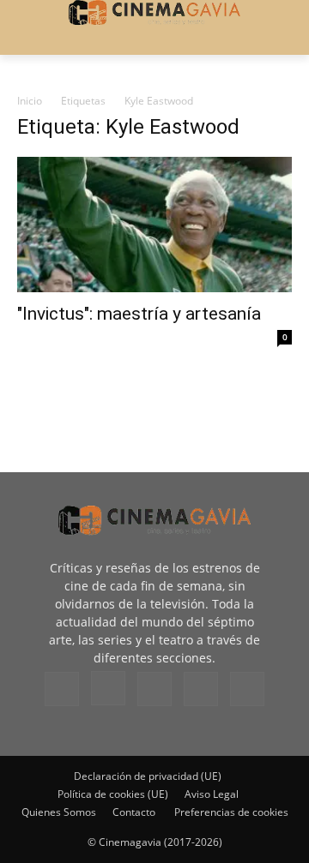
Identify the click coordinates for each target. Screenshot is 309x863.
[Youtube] (247, 689)
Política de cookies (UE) (113, 794)
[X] (201, 689)
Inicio (29, 100)
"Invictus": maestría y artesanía (139, 313)
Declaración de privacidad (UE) (147, 776)
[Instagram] (108, 688)
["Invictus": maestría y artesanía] (154, 224)
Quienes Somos (58, 812)
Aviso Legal (212, 794)
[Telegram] (154, 689)
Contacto (133, 812)
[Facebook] (62, 689)
